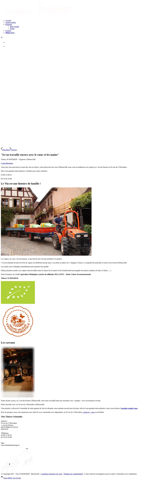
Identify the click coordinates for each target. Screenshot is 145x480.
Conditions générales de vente (51, 474)
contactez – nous (89, 412)
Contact (3, 163)
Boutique (9, 163)
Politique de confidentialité (73, 474)
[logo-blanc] (37, 17)
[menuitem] (74, 20)
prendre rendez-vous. (129, 408)
